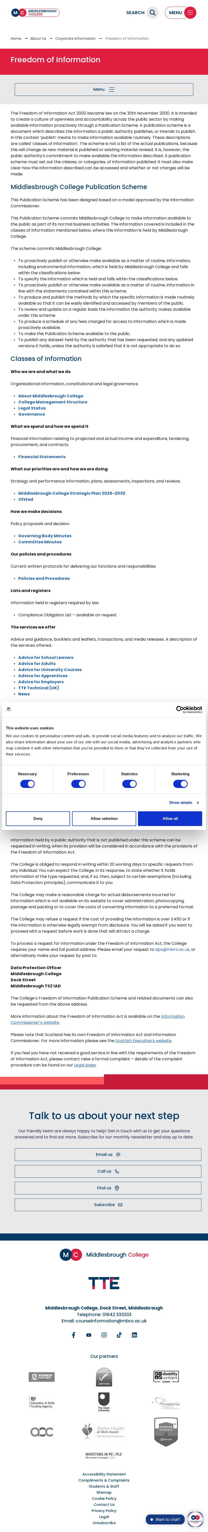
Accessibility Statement (104, 1474)
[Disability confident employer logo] (166, 1377)
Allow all (170, 818)
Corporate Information (75, 38)
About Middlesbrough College (50, 396)
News (24, 694)
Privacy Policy (104, 1510)
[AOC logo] (42, 1432)
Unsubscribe (104, 1522)
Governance (31, 414)
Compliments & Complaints (104, 1480)
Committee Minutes (40, 542)
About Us (38, 38)
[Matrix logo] (166, 1402)
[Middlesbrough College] (35, 12)
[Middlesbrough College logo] (104, 1255)
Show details (180, 802)
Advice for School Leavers (45, 657)
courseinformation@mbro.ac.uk (111, 1321)
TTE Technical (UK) (38, 688)
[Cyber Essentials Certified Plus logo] (104, 1377)
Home (16, 38)
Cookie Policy (104, 1498)
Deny (38, 818)
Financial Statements (41, 457)
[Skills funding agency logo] (42, 1401)
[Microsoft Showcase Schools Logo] (166, 1432)
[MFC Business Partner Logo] (42, 1377)
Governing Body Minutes (44, 536)
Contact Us (104, 1504)
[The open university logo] (104, 1402)
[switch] (78, 784)
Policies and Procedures (44, 578)
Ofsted (25, 499)
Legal (104, 1516)
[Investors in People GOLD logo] (104, 1456)
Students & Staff (104, 1486)
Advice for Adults (37, 664)
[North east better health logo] (104, 1432)
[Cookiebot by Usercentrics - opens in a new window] (180, 709)
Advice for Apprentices (42, 676)
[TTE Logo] (104, 1283)
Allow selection (104, 818)
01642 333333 (116, 1315)
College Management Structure (52, 402)
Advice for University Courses (50, 670)
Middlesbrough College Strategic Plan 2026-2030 (71, 493)
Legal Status (32, 408)
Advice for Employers (41, 682)
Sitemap (104, 1492)
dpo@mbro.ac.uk (172, 949)
